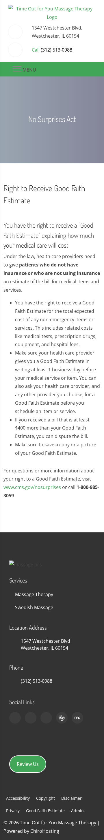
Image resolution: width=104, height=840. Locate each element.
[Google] (15, 718)
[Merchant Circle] (77, 718)
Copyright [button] (45, 798)
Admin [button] (77, 810)
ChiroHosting (44, 831)
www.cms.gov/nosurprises (32, 487)
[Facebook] (30, 718)
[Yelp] (46, 718)
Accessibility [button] (18, 798)
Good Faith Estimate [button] (45, 810)
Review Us (28, 764)
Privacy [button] (13, 810)
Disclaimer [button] (71, 798)
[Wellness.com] (62, 718)
